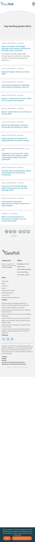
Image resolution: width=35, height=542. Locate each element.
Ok (7, 538)
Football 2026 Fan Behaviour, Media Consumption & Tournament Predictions (16, 173)
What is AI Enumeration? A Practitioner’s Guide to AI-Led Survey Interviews (14, 219)
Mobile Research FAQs (8, 290)
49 (28, 231)
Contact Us (5, 286)
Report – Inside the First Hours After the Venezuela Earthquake (17, 99)
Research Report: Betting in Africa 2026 (16, 73)
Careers (4, 288)
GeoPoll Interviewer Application (11, 297)
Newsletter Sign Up (7, 293)
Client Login (5, 281)
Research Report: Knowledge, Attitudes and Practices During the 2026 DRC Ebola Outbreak (16, 48)
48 (24, 231)
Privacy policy (22, 538)
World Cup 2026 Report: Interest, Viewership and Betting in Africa (15, 126)
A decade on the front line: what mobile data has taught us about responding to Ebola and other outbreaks (15, 156)
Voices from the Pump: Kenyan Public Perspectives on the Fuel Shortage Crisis (14, 188)
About (3, 283)
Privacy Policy (5, 295)
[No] (33, 535)
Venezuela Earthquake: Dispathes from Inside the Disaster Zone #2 (16, 86)
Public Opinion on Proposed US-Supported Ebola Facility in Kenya (15, 139)
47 (20, 231)
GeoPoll (10, 367)
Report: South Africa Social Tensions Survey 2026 (16, 113)
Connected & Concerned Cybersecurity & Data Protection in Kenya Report (16, 203)
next (14, 235)
